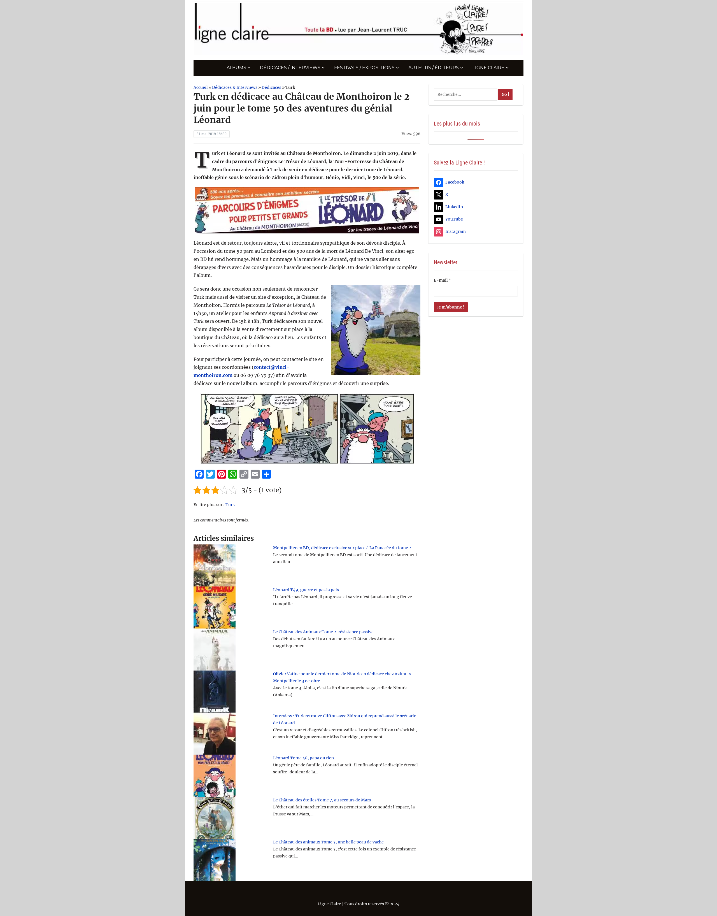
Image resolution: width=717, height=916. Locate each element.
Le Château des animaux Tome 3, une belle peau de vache (328, 842)
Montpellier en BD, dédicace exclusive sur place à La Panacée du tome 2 (342, 547)
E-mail (442, 280)
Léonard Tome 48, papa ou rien (303, 757)
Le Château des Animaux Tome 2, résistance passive (323, 631)
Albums (236, 67)
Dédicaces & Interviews (234, 87)
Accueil (201, 87)
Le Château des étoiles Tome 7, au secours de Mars (322, 800)
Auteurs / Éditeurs (433, 67)
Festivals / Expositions (364, 67)
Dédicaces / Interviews (290, 67)
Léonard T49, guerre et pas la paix (306, 589)
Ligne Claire (488, 67)
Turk (230, 504)
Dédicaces (271, 87)
